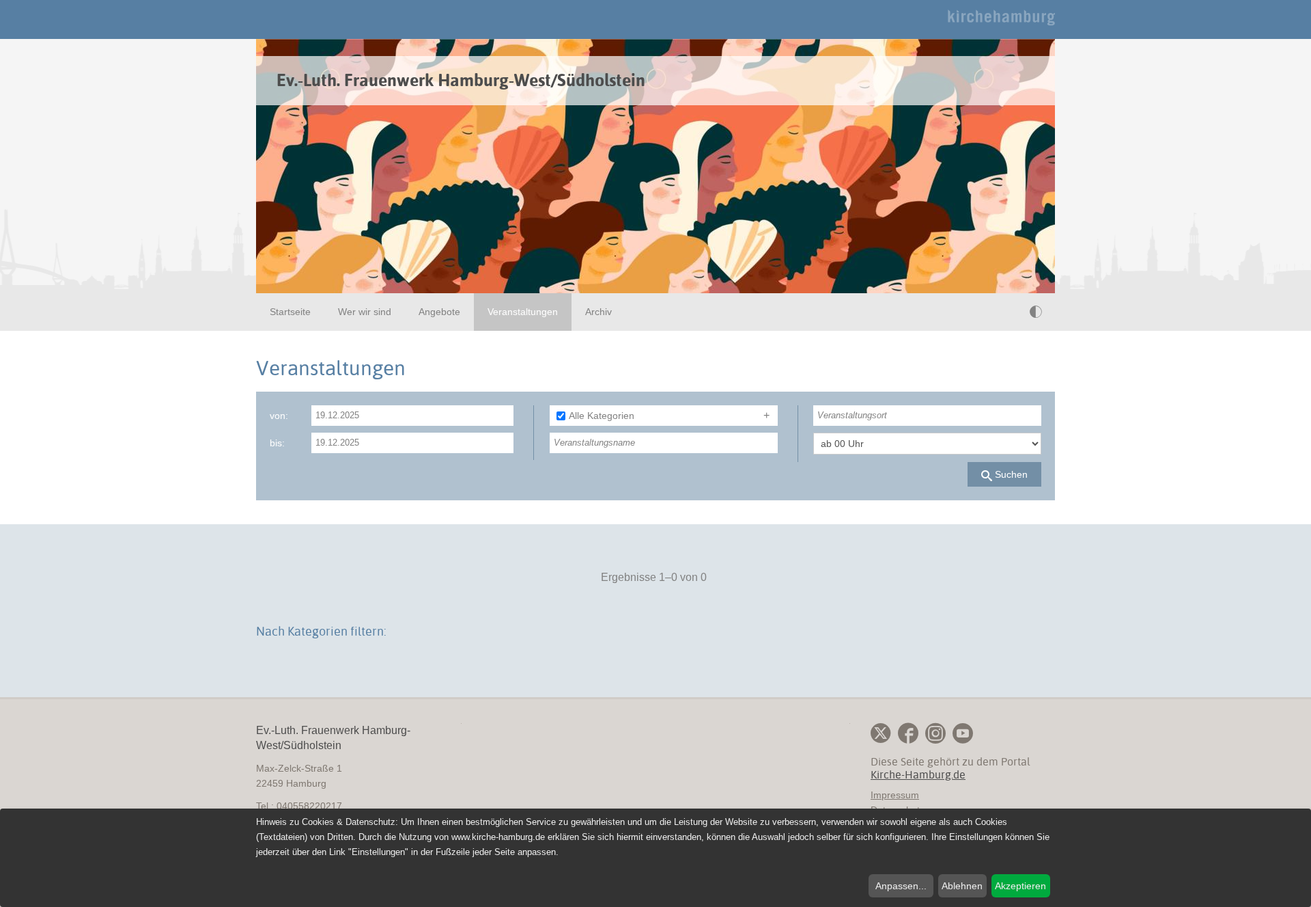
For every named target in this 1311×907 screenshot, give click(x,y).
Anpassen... (901, 885)
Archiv (598, 311)
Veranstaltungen (523, 311)
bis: (277, 442)
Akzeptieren (1020, 885)
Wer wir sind (364, 311)
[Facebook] (908, 733)
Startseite (290, 311)
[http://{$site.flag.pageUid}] (1008, 311)
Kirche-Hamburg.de (918, 774)
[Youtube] (963, 733)
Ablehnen (962, 885)
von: (279, 415)
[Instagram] (935, 733)
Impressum (895, 794)
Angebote (439, 311)
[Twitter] (881, 733)
